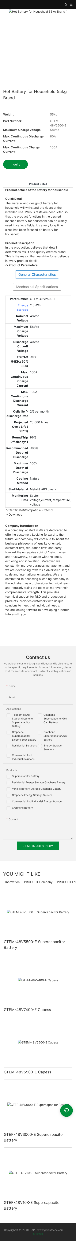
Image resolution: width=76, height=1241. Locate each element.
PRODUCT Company (38, 882)
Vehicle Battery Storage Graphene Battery (36, 788)
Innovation (12, 882)
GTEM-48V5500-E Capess (27, 1072)
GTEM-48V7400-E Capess (27, 1009)
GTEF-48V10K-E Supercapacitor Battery (32, 1205)
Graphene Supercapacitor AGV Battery (55, 735)
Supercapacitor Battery (25, 776)
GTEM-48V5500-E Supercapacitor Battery (34, 945)
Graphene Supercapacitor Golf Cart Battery (55, 718)
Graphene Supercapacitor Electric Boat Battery (24, 735)
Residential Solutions (24, 745)
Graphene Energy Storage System (32, 795)
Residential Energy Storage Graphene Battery (38, 782)
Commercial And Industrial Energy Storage (37, 801)
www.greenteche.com (50, 1230)
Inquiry (15, 164)
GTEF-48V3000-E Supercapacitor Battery (34, 1137)
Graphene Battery (22, 807)
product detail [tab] (38, 184)
